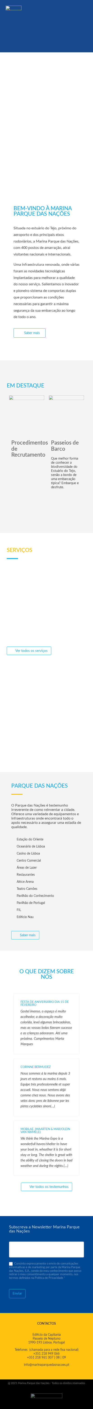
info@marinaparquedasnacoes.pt (46, 1364)
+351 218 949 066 (46, 1353)
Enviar (17, 1293)
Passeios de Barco (65, 446)
